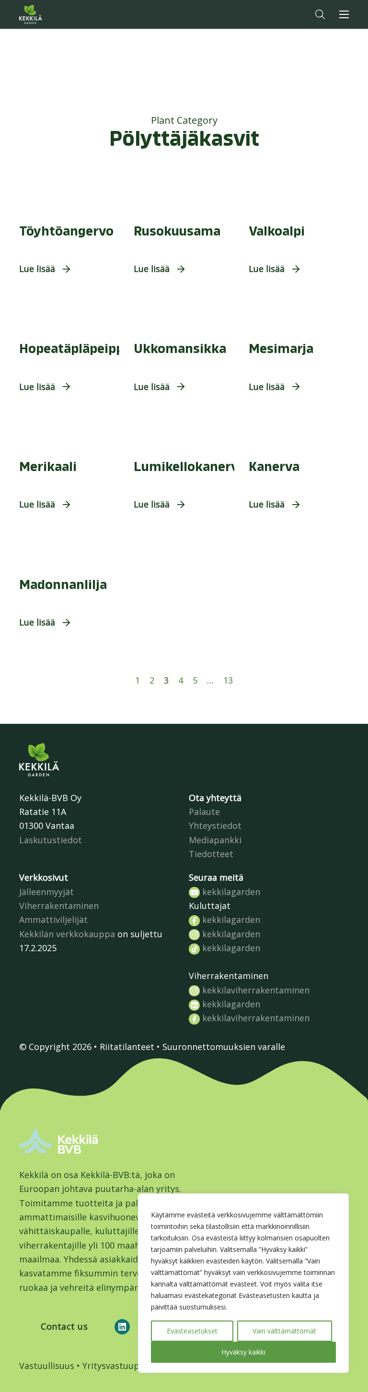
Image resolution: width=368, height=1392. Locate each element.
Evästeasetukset (192, 1330)
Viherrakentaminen (59, 905)
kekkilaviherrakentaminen (255, 990)
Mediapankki (215, 840)
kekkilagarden (230, 891)
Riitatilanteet (127, 1046)
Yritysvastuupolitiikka (127, 1365)
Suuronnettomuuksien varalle (223, 1046)
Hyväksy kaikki (243, 1352)
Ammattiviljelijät (53, 919)
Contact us (64, 1326)
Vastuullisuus (46, 1365)
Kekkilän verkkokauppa (67, 934)
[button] (320, 14)
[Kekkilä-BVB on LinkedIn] (122, 1326)
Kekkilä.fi (49, 14)
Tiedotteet (211, 854)
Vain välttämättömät (284, 1330)
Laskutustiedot (50, 840)
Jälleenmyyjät (46, 891)
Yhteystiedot (215, 825)
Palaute (204, 811)
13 (228, 680)
